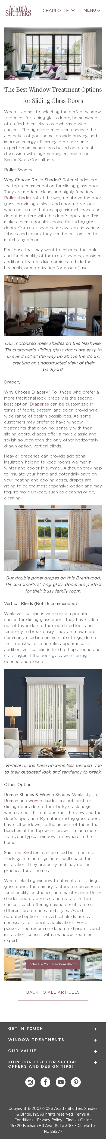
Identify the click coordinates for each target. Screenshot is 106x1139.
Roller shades (17, 198)
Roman (11, 801)
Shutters (31, 853)
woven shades (43, 801)
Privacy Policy (49, 1120)
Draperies (39, 404)
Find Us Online (79, 1120)
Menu (89, 10)
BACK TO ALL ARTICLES (53, 992)
